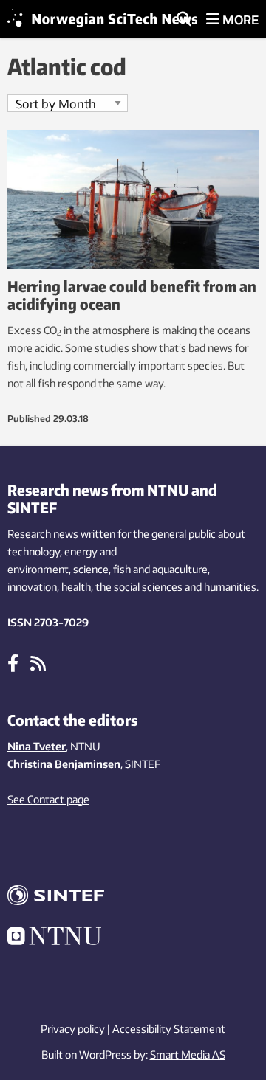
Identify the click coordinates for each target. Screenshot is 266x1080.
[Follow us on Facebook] (12, 662)
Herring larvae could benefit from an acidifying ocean (131, 295)
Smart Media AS (187, 1054)
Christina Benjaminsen (63, 764)
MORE (239, 20)
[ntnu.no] (133, 938)
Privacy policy (73, 1028)
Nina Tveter (36, 746)
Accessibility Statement (168, 1028)
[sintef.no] (133, 897)
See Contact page (48, 799)
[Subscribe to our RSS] (38, 662)
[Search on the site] (184, 20)
